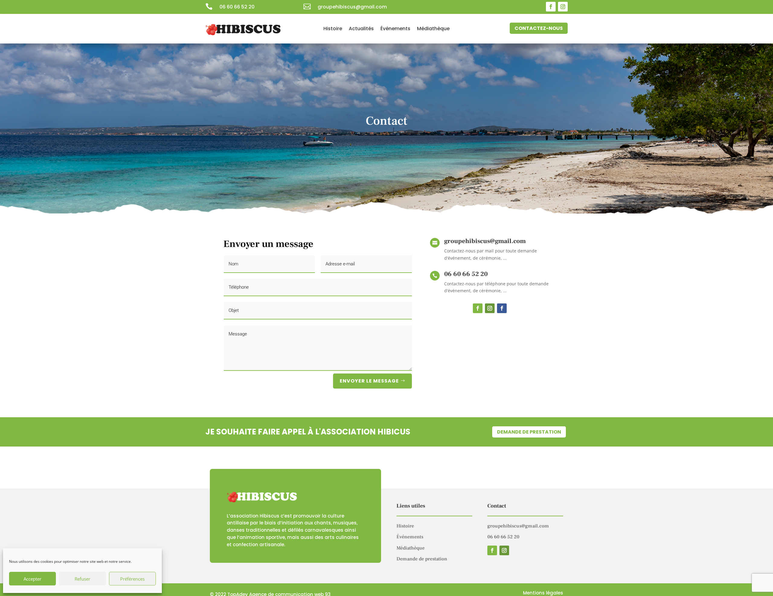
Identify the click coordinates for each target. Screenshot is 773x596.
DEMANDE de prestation (529, 431)
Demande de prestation (421, 559)
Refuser (82, 579)
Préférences (132, 579)
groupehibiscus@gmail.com (518, 526)
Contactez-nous (539, 28)
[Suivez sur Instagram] (563, 6)
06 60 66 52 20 (237, 6)
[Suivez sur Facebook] (551, 6)
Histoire (332, 29)
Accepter (32, 579)
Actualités (361, 29)
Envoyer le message (369, 380)
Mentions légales (543, 593)
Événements (395, 29)
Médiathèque (433, 29)
